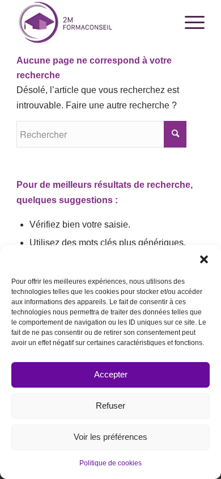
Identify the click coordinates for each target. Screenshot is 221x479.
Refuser (110, 405)
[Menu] (189, 22)
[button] (204, 259)
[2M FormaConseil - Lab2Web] (91, 22)
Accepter (111, 374)
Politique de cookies (110, 463)
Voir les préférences (110, 437)
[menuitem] (189, 22)
